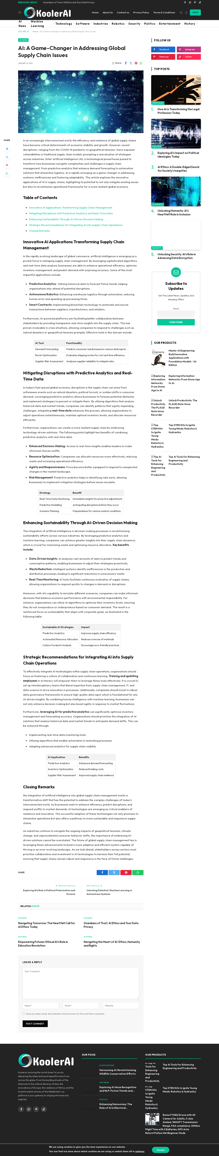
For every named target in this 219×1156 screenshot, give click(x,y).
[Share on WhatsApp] (141, 63)
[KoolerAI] (47, 12)
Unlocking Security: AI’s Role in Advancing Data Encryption (177, 256)
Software (83, 23)
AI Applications (106, 1065)
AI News (22, 23)
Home (95, 12)
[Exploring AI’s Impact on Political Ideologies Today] (176, 133)
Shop (195, 12)
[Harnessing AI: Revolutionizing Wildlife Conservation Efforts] (89, 1069)
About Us (108, 12)
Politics (149, 23)
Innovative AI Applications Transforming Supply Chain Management (70, 207)
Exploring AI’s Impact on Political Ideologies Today (178, 154)
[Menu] (19, 12)
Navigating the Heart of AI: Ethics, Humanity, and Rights (112, 943)
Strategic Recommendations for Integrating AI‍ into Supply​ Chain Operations (75, 225)
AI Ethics (22, 918)
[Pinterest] (7, 165)
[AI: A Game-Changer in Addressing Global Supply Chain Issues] (80, 101)
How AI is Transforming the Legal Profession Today (178, 110)
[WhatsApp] (7, 173)
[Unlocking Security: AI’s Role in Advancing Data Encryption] (176, 235)
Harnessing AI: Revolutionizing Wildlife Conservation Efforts (117, 1071)
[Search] (181, 12)
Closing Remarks (39, 230)
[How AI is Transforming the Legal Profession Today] (176, 90)
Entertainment (170, 23)
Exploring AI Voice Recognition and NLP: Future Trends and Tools (117, 1089)
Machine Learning (37, 23)
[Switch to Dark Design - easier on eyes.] (186, 12)
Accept (160, 1150)
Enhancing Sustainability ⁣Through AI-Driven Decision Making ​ (66, 219)
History (189, 23)
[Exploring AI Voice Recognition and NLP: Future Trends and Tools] (89, 1086)
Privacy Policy (141, 12)
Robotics (118, 23)
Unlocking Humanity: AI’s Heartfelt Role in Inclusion (174, 212)
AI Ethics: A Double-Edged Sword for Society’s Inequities (178, 168)
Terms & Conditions (164, 12)
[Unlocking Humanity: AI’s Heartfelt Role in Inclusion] (176, 191)
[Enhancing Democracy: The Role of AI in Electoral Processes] (89, 1103)
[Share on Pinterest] (136, 63)
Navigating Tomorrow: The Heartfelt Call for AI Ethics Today (46, 924)
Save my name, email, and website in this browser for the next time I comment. (65, 1013)
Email (176, 308)
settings (139, 1151)
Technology (63, 23)
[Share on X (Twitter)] (130, 63)
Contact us (123, 12)
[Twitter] (7, 157)
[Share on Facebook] (125, 63)
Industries (100, 23)
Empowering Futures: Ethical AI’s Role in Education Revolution (43, 943)
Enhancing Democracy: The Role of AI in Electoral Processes (115, 1106)
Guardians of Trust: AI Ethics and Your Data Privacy (69, 2)
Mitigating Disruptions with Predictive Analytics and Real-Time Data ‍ (71, 213)
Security (134, 23)
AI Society (157, 204)
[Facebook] (7, 149)
